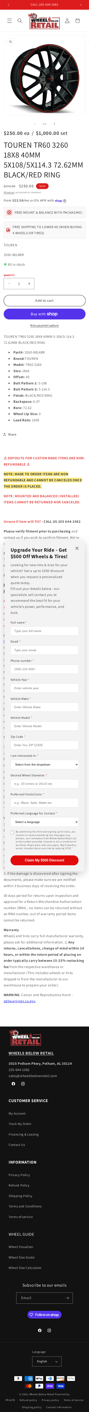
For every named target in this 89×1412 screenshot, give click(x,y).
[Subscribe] (67, 1298)
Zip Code (18, 737)
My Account (17, 1113)
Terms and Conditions (25, 1206)
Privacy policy (50, 1400)
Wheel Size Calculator (25, 1267)
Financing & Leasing (24, 1134)
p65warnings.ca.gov (19, 1001)
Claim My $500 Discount (44, 860)
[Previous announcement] (8, 4)
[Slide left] (34, 124)
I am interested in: (25, 756)
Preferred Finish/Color (27, 794)
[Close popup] (77, 548)
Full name (19, 623)
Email (16, 642)
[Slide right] (54, 124)
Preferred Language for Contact (34, 813)
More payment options (44, 325)
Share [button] (12, 434)
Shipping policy (32, 1407)
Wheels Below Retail (41, 1394)
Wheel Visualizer (21, 1247)
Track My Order (20, 1123)
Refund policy (28, 1400)
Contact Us (17, 1144)
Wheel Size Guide (22, 1257)
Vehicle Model (21, 718)
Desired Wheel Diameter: (29, 775)
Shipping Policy (20, 1196)
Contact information (59, 1407)
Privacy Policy (19, 1175)
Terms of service (21, 1217)
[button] (9, 21)
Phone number (22, 661)
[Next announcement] (81, 4)
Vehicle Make (21, 699)
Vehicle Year (20, 680)
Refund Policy (19, 1185)
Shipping (9, 192)
